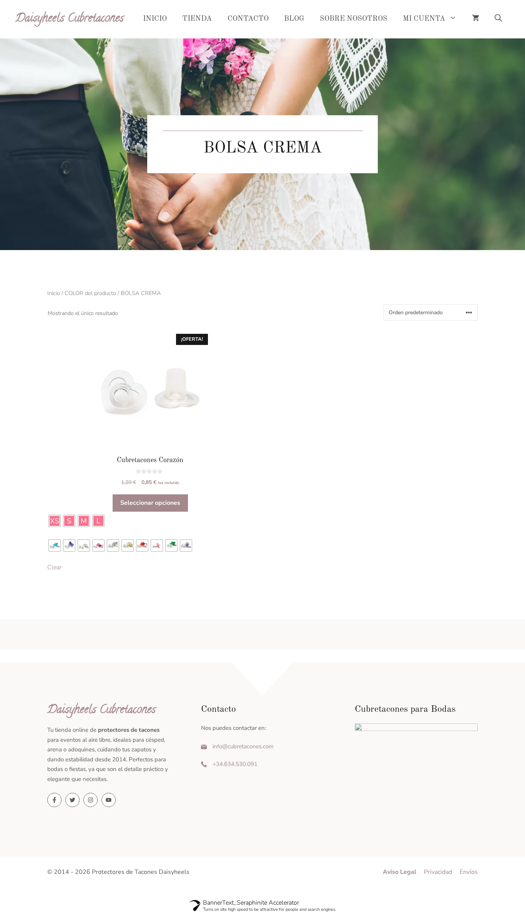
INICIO (155, 19)
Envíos (469, 872)
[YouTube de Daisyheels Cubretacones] (108, 800)
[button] (498, 19)
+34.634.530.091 (235, 764)
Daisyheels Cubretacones (69, 19)
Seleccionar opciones (150, 503)
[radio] (54, 521)
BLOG (294, 19)
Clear (54, 567)
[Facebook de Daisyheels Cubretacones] (54, 800)
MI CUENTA (424, 19)
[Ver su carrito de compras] (475, 19)
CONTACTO (248, 19)
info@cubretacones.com (243, 746)
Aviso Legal (399, 872)
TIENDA (197, 19)
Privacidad (438, 872)
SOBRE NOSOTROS (353, 19)
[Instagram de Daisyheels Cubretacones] (90, 800)
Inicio (53, 293)
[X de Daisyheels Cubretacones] (72, 800)
